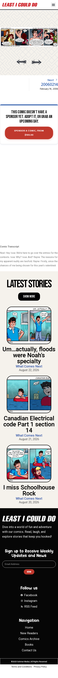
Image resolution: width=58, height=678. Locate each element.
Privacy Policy (40, 666)
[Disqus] (29, 194)
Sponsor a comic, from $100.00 (29, 133)
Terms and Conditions (21, 666)
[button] (53, 4)
